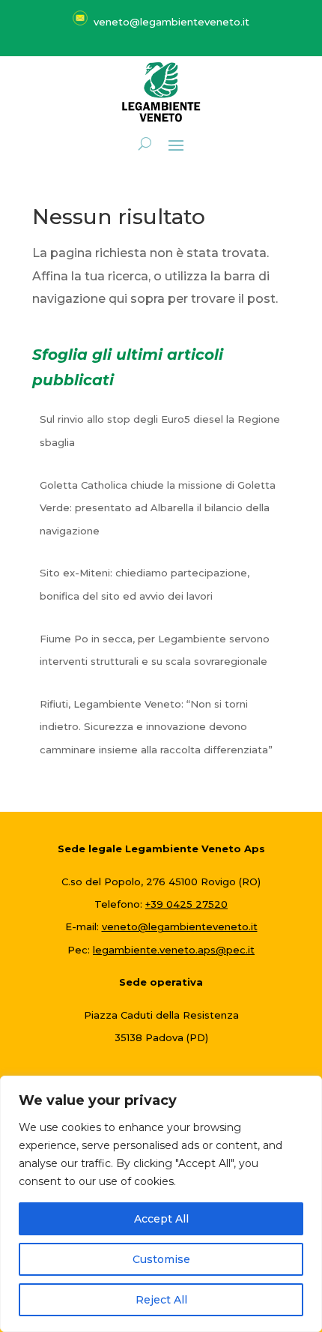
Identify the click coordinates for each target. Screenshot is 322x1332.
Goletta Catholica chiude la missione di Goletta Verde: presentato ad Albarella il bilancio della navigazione (158, 508)
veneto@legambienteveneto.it (180, 926)
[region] (161, 1204)
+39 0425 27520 (186, 904)
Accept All (161, 1219)
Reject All (161, 1300)
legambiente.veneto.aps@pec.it (174, 950)
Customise (161, 1259)
